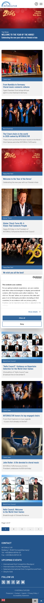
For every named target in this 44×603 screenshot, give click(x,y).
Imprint (24, 593)
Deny (22, 324)
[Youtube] (23, 582)
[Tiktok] (18, 582)
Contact (17, 593)
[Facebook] (13, 582)
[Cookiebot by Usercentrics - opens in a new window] (33, 277)
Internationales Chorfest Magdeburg (16, 567)
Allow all (22, 318)
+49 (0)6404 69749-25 (13, 552)
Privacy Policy (32, 593)
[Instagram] (8, 582)
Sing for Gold (8, 572)
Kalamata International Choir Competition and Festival (22, 569)
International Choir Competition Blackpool (18, 564)
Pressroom (9, 593)
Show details (33, 312)
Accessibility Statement (21, 595)
